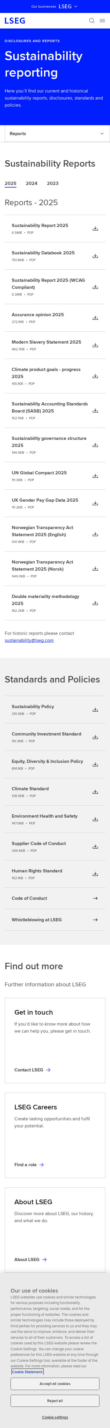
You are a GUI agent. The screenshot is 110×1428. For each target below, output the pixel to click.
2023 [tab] (52, 183)
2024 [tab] (32, 183)
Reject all (54, 1401)
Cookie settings (55, 1417)
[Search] (92, 20)
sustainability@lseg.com (29, 640)
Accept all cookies (55, 1383)
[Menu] (102, 20)
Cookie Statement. (27, 1372)
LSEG (65, 6)
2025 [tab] (10, 183)
